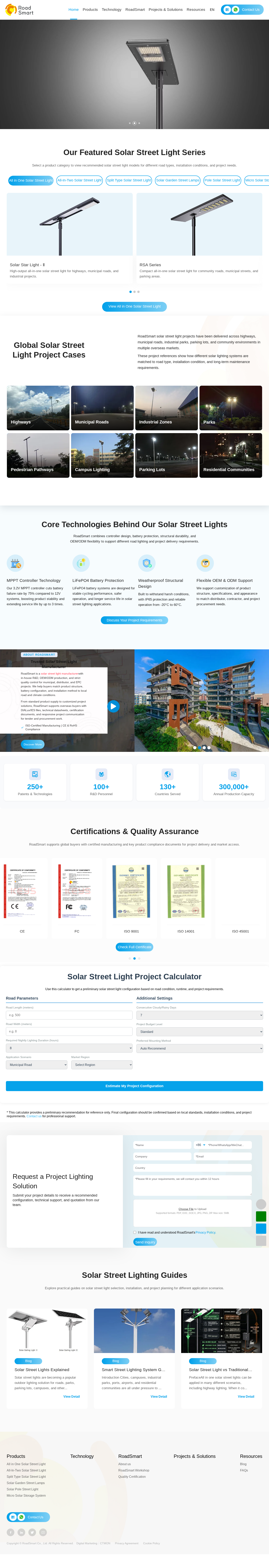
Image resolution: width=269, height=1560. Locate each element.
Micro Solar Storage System (26, 1495)
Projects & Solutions (166, 9)
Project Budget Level (149, 1024)
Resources (196, 9)
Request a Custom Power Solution (40, 90)
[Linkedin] (21, 1532)
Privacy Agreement (126, 1543)
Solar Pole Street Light (22, 1489)
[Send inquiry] (261, 1229)
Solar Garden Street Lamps (177, 180)
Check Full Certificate (134, 947)
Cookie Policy (151, 1543)
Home (74, 9)
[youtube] (43, 1532)
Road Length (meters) (19, 1007)
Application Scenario (18, 1057)
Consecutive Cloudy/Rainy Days (156, 1007)
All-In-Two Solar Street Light (80, 180)
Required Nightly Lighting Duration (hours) (32, 1040)
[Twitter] (32, 1532)
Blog (243, 1464)
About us (124, 1464)
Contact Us (251, 10)
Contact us (34, 1116)
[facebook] (10, 1532)
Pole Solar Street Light (222, 180)
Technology (112, 9)
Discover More (33, 744)
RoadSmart (135, 9)
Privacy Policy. (206, 1232)
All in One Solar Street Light (31, 180)
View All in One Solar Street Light (135, 306)
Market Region (80, 1057)
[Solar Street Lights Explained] (47, 1331)
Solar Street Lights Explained (42, 1369)
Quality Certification (132, 1476)
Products (90, 9)
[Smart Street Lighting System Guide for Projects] (134, 1331)
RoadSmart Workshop (133, 1470)
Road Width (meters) (19, 1024)
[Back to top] (261, 1241)
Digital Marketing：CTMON (93, 1543)
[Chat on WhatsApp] (261, 1216)
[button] (130, 123)
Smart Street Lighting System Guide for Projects (133, 1369)
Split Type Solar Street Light (129, 180)
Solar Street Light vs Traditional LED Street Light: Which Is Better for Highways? (221, 1369)
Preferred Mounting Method (153, 1040)
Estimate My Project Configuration (134, 1086)
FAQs (244, 1470)
